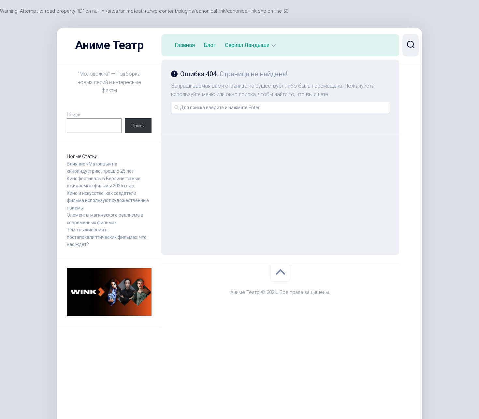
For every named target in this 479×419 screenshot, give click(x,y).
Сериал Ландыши (247, 45)
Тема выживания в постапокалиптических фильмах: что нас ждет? (107, 237)
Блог (210, 45)
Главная (185, 45)
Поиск (73, 114)
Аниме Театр (109, 45)
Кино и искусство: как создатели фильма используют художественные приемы (108, 200)
